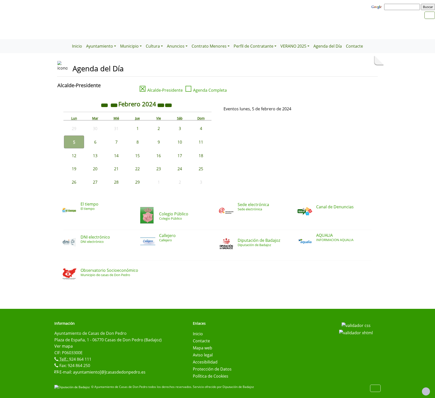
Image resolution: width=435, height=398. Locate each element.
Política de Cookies (210, 376)
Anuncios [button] (176, 46)
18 (201, 155)
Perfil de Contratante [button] (253, 46)
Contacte (354, 46)
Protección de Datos (212, 369)
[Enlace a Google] (377, 6)
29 (137, 182)
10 (179, 142)
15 (137, 155)
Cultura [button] (153, 46)
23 (158, 169)
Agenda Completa (206, 90)
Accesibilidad (205, 362)
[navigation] (403, 7)
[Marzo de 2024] (168, 105)
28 (116, 182)
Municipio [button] (129, 46)
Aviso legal (203, 355)
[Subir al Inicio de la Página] (426, 391)
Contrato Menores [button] (209, 46)
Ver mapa (63, 346)
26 (74, 182)
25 (201, 169)
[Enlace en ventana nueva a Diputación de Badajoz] (72, 387)
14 (116, 155)
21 (116, 169)
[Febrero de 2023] (105, 105)
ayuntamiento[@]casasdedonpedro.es (109, 372)
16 (158, 155)
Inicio (77, 46)
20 (95, 169)
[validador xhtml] (356, 332)
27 (95, 182)
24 (179, 169)
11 (201, 142)
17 (179, 155)
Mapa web (202, 348)
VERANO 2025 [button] (293, 46)
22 (137, 169)
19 (74, 169)
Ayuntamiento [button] (99, 46)
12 (74, 155)
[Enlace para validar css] (356, 325)
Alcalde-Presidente (161, 90)
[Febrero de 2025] (161, 105)
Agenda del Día (327, 46)
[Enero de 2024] (114, 105)
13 (95, 155)
